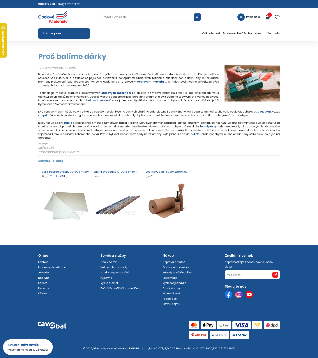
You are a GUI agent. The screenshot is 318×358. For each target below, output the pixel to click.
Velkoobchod (211, 33)
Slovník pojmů (171, 304)
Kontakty (273, 33)
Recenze (44, 288)
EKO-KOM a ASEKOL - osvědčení (120, 288)
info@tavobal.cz (68, 4)
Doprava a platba (174, 262)
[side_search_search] (197, 17)
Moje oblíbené (171, 293)
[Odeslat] (275, 275)
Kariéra (259, 33)
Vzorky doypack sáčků (114, 272)
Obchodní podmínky (176, 267)
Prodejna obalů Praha (237, 33)
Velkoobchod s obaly (113, 267)
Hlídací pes (170, 299)
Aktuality (44, 272)
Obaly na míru (109, 262)
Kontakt (43, 262)
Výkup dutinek (109, 283)
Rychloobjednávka (174, 283)
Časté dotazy (172, 288)
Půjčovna (106, 278)
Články (42, 293)
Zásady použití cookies (177, 272)
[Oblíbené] (277, 17)
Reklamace (170, 278)
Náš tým (43, 278)
